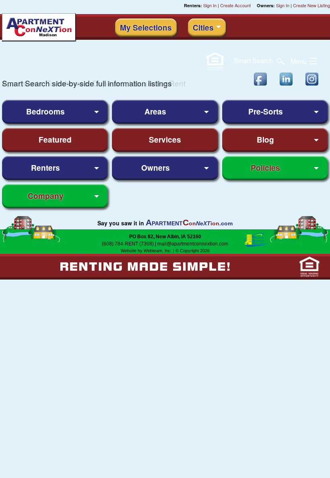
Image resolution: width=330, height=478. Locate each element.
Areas (155, 111)
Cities (203, 27)
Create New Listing (311, 5)
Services (165, 139)
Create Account (235, 5)
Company (46, 195)
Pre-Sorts (265, 111)
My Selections (146, 27)
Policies (265, 167)
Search (254, 60)
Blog (265, 139)
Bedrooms (45, 111)
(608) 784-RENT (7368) (128, 244)
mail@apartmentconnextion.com (192, 244)
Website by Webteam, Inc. (146, 250)
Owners (155, 167)
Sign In (210, 5)
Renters (45, 167)
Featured (55, 139)
